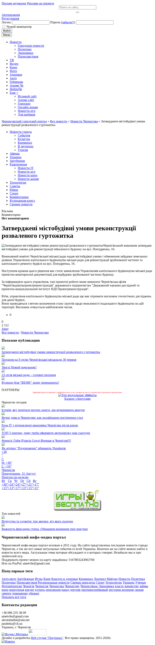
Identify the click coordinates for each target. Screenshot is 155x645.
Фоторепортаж (12, 586)
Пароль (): (62, 22)
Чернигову (72, 586)
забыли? (67, 22)
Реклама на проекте (40, 3)
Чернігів (28, 586)
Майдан (112, 579)
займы (143, 586)
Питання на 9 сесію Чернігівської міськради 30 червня (39, 359)
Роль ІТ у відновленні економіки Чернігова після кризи (40, 425)
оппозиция (53, 589)
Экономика (106, 586)
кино (5, 589)
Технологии (113, 582)
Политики (9, 582)
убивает (33, 593)
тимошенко (20, 593)
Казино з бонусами (77, 398)
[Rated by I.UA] (37, 634)
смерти (6, 593)
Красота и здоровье (64, 579)
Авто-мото (9, 579)
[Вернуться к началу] (8, 641)
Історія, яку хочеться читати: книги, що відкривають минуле (43, 410)
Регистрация (10, 18)
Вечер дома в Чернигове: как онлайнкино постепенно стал (42, 417)
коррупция (16, 589)
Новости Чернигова (35, 332)
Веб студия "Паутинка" (47, 638)
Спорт (100, 582)
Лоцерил (100, 579)
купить (40, 589)
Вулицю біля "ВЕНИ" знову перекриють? (30, 382)
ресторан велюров (121, 589)
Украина (128, 582)
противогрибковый (94, 589)
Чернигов (41, 586)
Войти (6, 30)
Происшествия (27, 582)
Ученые (140, 582)
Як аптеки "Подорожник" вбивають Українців (34, 448)
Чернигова (56, 586)
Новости (124, 579)
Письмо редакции (14, 3)
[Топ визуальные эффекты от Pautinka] (77, 395)
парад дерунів (71, 589)
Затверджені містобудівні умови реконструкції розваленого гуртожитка (51, 352)
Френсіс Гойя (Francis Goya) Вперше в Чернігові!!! (36, 440)
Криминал (86, 579)
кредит (29, 589)
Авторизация (11, 15)
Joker (5, 329)
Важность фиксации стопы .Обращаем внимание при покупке (45, 529)
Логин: (6, 22)
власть (119, 586)
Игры (39, 579)
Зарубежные (25, 579)
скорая (139, 589)
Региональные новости (54, 582)
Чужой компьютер (19, 26)
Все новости (10, 332)
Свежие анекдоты (82, 582)
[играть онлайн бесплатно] (77, 510)
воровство (132, 586)
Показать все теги (14, 597)
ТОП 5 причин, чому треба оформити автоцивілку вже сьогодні (46, 433)
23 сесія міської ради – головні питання (29, 375)
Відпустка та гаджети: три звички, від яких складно (37, 521)
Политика (138, 579)
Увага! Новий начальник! (19, 367)
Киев (46, 579)
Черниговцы (89, 586)
